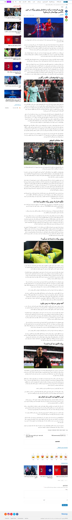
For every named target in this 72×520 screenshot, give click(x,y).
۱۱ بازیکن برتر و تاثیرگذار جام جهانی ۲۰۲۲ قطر (13, 18)
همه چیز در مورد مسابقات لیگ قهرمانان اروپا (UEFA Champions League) (13, 100)
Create (9, 1)
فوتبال (61, 430)
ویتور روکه (49, 430)
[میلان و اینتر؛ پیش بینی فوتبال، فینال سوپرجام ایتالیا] (45, 470)
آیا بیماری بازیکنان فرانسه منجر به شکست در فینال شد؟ (13, 32)
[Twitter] (14, 514)
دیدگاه (66, 489)
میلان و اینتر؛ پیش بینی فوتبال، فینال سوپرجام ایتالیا (46, 477)
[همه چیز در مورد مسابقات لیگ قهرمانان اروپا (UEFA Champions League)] (12, 94)
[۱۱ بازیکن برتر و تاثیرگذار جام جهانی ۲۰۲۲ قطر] (12, 12)
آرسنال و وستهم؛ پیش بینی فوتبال (62, 476)
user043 (61, 14)
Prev (66, 480)
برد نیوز (63, 518)
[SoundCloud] (5, 514)
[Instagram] (8, 514)
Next (62, 480)
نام (67, 499)
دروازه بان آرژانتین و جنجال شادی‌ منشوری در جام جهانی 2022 (12, 58)
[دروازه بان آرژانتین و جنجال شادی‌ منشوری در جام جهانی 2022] (12, 52)
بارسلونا (64, 430)
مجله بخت (42, 518)
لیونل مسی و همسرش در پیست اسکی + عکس (30, 477)
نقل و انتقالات (54, 430)
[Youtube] (11, 514)
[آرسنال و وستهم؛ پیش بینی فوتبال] (61, 470)
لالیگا (58, 430)
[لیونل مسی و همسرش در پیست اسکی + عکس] (30, 470)
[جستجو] (16, 2)
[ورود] (5, 2)
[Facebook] (17, 514)
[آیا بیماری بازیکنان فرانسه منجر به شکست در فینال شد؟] (12, 26)
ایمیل (44, 499)
